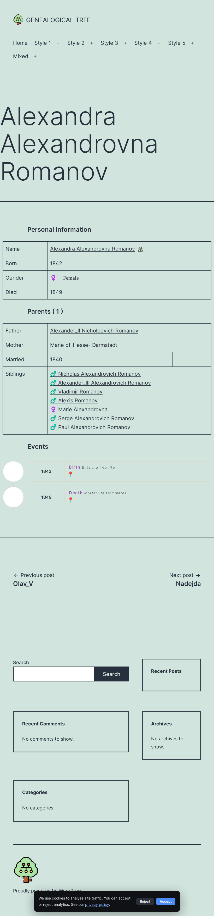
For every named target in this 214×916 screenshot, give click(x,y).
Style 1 (42, 43)
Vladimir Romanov (76, 391)
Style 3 (109, 43)
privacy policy (97, 904)
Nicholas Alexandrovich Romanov (95, 374)
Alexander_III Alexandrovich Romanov (100, 383)
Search (21, 662)
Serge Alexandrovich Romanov (92, 418)
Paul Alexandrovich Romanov (90, 427)
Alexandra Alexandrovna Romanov (92, 249)
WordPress (70, 890)
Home (20, 43)
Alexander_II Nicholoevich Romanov (94, 330)
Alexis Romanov (74, 400)
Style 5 (176, 43)
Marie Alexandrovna (79, 409)
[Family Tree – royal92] (140, 249)
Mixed (20, 56)
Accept (166, 901)
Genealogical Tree (58, 20)
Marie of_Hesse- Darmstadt (83, 345)
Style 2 (76, 43)
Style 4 (143, 43)
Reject (145, 901)
